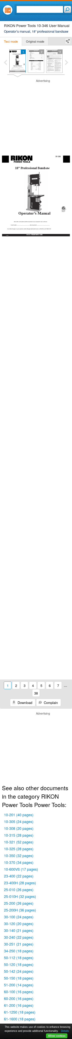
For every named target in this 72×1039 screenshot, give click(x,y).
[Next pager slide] (66, 63)
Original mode (35, 41)
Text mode (11, 41)
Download (24, 702)
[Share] (68, 41)
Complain (50, 702)
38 (36, 693)
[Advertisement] (36, 115)
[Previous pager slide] (5, 63)
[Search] (67, 9)
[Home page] (8, 10)
